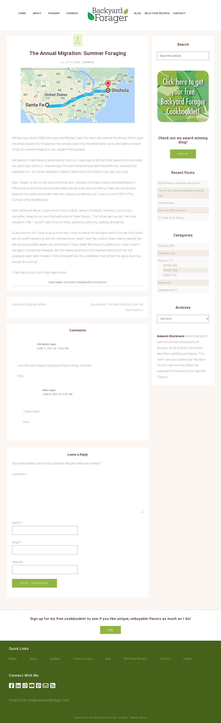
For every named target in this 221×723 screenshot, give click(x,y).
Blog (108, 658)
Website (17, 562)
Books (13, 658)
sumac (42, 182)
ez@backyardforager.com (48, 700)
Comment (19, 474)
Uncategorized (166, 290)
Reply (21, 375)
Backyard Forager (108, 15)
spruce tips (124, 210)
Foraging (163, 245)
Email (16, 542)
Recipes (162, 260)
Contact (165, 658)
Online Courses (83, 658)
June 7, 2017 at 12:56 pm (53, 348)
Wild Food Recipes (135, 658)
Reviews (162, 282)
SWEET (167, 275)
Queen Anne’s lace (54, 210)
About (33, 658)
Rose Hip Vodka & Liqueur (172, 210)
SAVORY (167, 270)
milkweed (109, 210)
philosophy (100, 282)
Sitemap (123, 718)
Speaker (55, 658)
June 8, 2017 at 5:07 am (57, 394)
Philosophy (70, 282)
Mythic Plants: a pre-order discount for (179, 183)
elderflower (60, 182)
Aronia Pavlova (166, 203)
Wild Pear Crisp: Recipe (171, 217)
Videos (187, 658)
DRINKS (167, 265)
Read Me (183, 154)
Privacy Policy (138, 718)
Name (17, 522)
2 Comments (88, 62)
